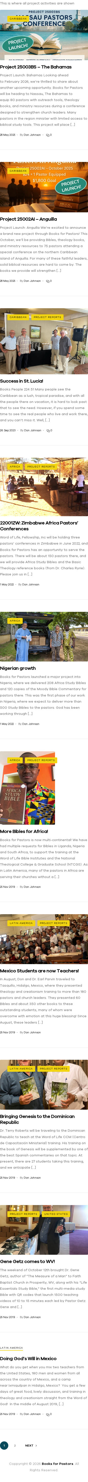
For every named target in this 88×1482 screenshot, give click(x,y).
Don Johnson (32, 134)
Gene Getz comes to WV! (27, 1261)
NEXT (29, 1445)
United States (56, 1214)
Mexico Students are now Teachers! (39, 970)
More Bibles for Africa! (24, 831)
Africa (15, 466)
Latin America (21, 923)
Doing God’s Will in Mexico (28, 1358)
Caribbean (18, 18)
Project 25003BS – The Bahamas (35, 66)
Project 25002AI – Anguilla (28, 219)
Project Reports (47, 317)
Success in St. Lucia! (21, 381)
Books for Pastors (57, 1464)
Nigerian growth (18, 668)
